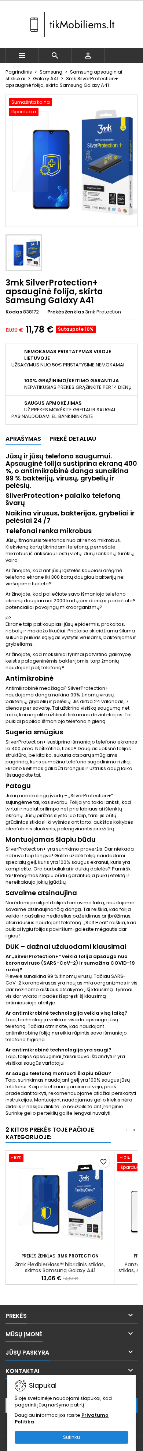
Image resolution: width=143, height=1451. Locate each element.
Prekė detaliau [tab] (73, 438)
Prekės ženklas (65, 312)
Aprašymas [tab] (23, 438)
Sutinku (71, 1437)
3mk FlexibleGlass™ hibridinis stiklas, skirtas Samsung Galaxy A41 (60, 1267)
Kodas (14, 312)
